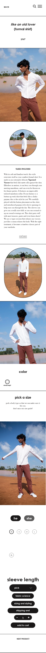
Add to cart (23, 625)
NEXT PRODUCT (23, 639)
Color (23, 372)
